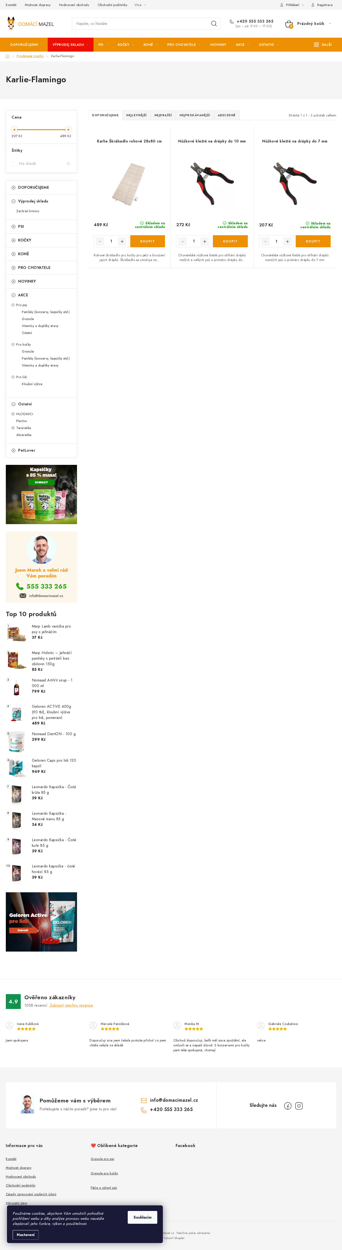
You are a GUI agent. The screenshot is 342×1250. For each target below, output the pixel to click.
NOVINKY (27, 281)
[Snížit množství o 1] (100, 241)
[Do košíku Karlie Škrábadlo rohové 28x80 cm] (147, 241)
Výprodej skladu (33, 201)
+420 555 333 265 (254, 21)
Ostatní (27, 333)
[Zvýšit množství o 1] (122, 241)
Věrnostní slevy (16, 1203)
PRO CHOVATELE (34, 267)
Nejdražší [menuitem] (163, 115)
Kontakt (11, 5)
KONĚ (23, 254)
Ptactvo (21, 421)
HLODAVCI (24, 414)
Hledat (214, 24)
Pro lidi (21, 377)
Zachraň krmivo (27, 211)
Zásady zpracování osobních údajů (31, 1194)
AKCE (23, 295)
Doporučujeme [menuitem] (105, 115)
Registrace (324, 5)
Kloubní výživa (32, 384)
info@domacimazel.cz (174, 1100)
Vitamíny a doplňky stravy (40, 326)
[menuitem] (27, 45)
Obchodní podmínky (112, 5)
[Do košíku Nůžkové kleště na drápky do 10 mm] (230, 241)
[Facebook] (288, 1106)
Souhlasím (142, 1217)
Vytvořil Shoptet (174, 1238)
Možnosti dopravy (37, 5)
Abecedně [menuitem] (227, 115)
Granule (28, 319)
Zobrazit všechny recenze (71, 1005)
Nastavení (26, 1234)
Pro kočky (23, 344)
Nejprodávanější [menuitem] (195, 115)
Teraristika (23, 428)
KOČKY (24, 240)
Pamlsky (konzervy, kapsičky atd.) (46, 312)
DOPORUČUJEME (33, 187)
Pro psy (21, 305)
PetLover (26, 450)
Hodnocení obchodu (74, 5)
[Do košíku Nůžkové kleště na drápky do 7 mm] (313, 241)
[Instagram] (299, 1106)
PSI (21, 226)
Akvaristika (24, 435)
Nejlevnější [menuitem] (136, 115)
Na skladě (44, 163)
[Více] (322, 45)
